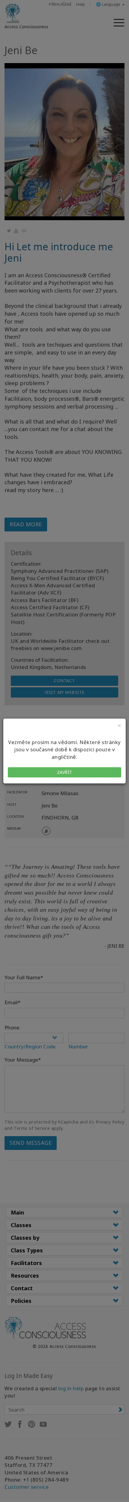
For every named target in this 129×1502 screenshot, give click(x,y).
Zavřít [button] (64, 772)
